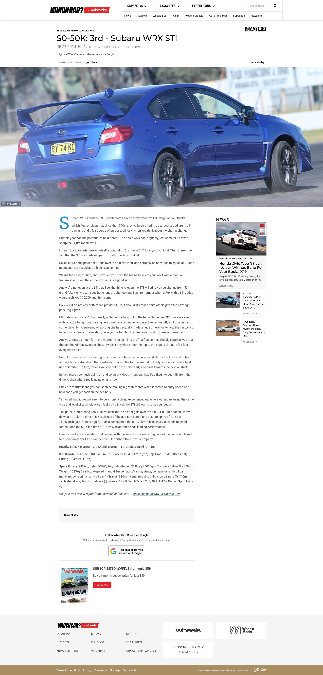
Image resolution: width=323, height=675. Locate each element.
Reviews (142, 15)
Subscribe (239, 15)
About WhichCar (141, 651)
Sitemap (115, 670)
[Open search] (275, 6)
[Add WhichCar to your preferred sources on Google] (126, 551)
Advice (132, 634)
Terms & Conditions (69, 670)
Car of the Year (218, 15)
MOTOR (159, 494)
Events (63, 642)
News (127, 15)
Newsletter (257, 15)
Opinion (98, 642)
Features (134, 642)
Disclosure (101, 670)
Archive (98, 651)
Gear (176, 15)
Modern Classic (194, 15)
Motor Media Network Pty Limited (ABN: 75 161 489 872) (225, 670)
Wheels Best (160, 15)
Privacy (87, 670)
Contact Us (129, 670)
